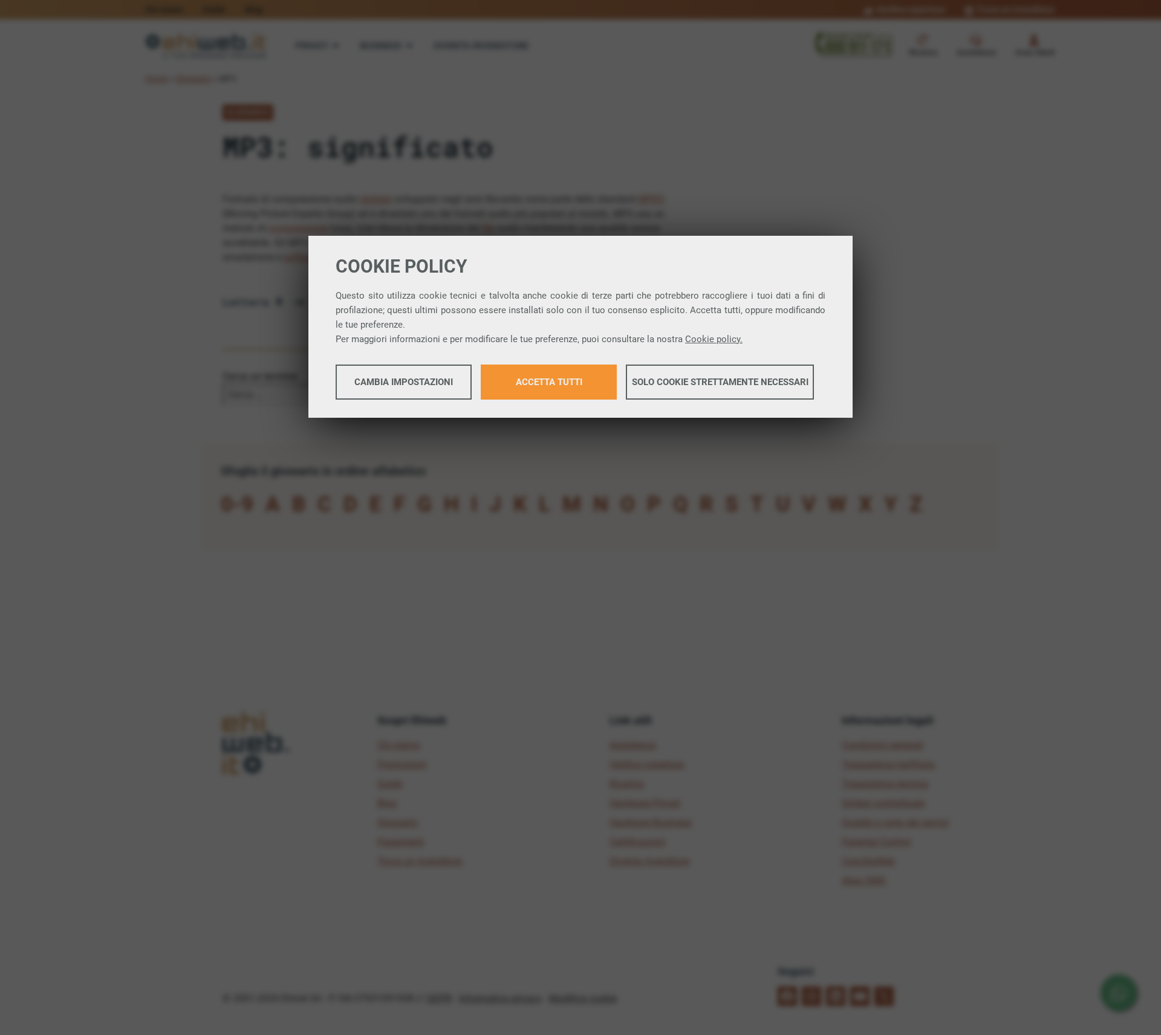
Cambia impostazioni (403, 382)
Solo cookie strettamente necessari (720, 382)
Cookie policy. (714, 339)
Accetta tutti (549, 382)
